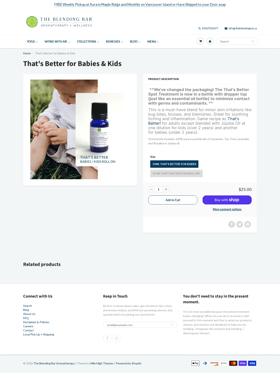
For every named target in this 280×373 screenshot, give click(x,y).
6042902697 (210, 28)
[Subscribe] (171, 324)
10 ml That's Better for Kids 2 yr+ (176, 173)
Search (27, 305)
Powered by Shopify (128, 363)
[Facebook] (107, 338)
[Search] (253, 41)
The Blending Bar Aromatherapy (54, 363)
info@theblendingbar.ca (243, 28)
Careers (28, 326)
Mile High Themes (102, 363)
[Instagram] (116, 338)
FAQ (26, 318)
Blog (26, 309)
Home (27, 53)
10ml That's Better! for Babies (174, 164)
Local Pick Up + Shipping (38, 334)
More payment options (227, 209)
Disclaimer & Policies (36, 322)
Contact (28, 330)
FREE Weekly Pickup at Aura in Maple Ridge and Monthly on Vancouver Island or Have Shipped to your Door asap (140, 4)
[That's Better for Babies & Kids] (80, 129)
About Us (29, 314)
